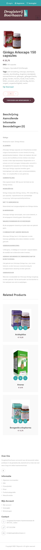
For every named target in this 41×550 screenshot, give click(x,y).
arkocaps (22, 72)
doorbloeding (14, 74)
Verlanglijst (32, 3)
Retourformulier (8, 495)
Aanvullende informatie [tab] (10, 120)
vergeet (5, 83)
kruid (26, 79)
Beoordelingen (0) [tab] (14, 126)
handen (10, 79)
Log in (10, 3)
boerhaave (30, 72)
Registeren (20, 3)
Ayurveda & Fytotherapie (19, 68)
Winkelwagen (7, 511)
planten (31, 81)
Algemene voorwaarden (10, 480)
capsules (6, 74)
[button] (15, 328)
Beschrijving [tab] (10, 114)
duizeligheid (31, 74)
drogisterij (23, 74)
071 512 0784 (11, 527)
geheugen (20, 76)
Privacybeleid (7, 486)
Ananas (20, 385)
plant (17, 81)
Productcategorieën (9, 492)
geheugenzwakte (30, 76)
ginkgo (5, 79)
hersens (16, 79)
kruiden (31, 79)
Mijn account (7, 505)
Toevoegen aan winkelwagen (18, 100)
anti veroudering (13, 72)
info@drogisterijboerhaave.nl (16, 533)
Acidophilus (20, 334)
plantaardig (24, 81)
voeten (25, 83)
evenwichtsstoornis (9, 76)
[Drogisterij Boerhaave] (15, 13)
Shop (4, 489)
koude (22, 79)
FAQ (4, 483)
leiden (5, 81)
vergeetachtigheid (15, 83)
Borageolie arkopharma (20, 428)
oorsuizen (11, 81)
